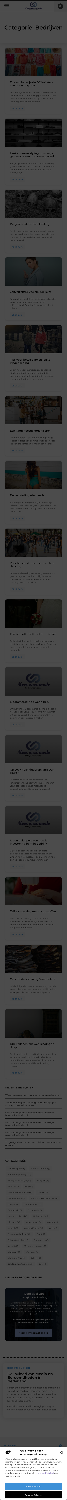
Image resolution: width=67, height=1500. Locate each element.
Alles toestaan (33, 1486)
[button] (60, 1452)
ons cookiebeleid (46, 1473)
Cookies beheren (33, 1495)
